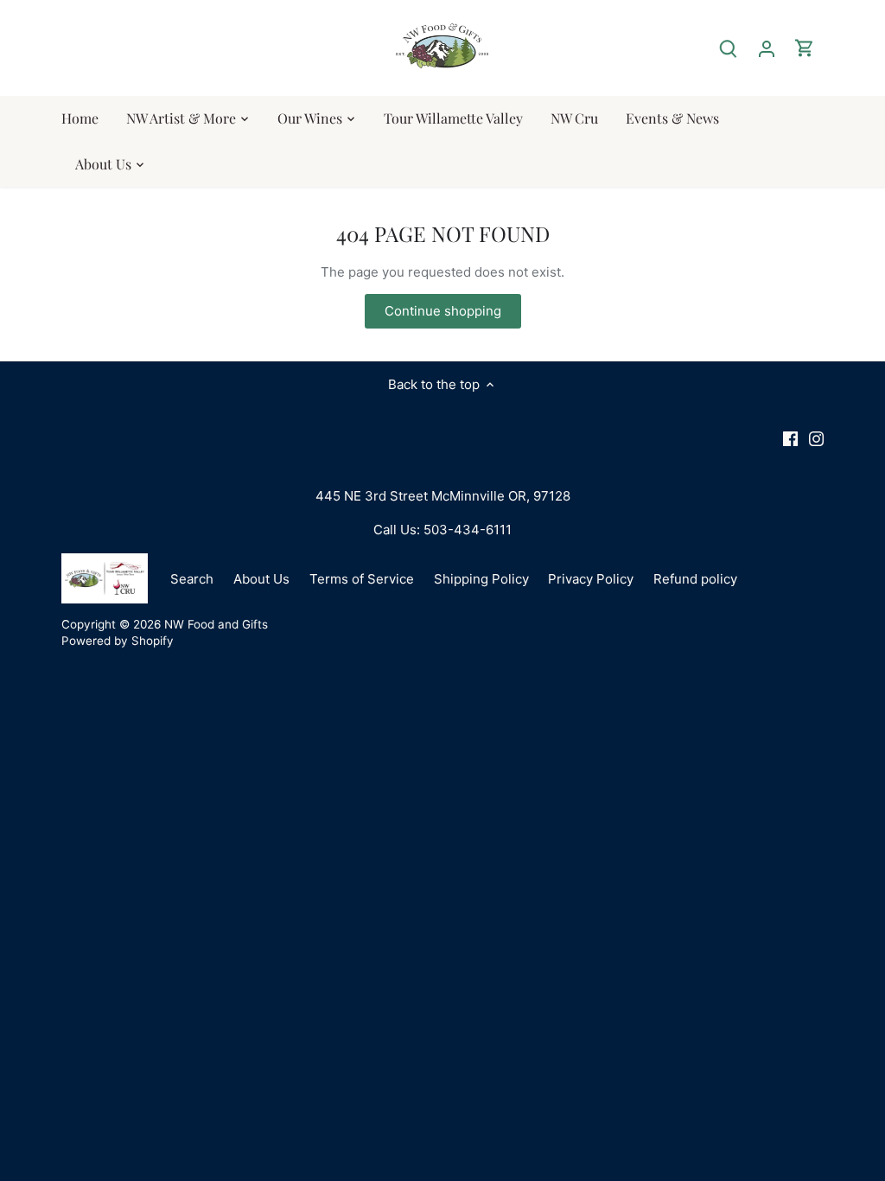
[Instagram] (816, 438)
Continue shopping (443, 311)
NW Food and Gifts (216, 624)
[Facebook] (790, 438)
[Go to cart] (804, 48)
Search (191, 579)
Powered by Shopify (117, 641)
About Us (261, 579)
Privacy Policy (591, 579)
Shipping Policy (481, 579)
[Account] (767, 48)
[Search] (729, 48)
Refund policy (695, 579)
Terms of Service (361, 579)
